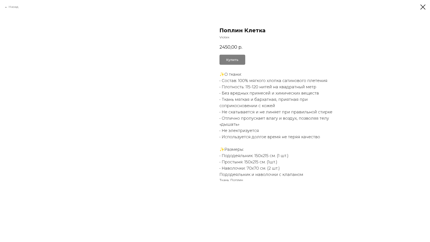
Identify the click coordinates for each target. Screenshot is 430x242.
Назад (13, 7)
